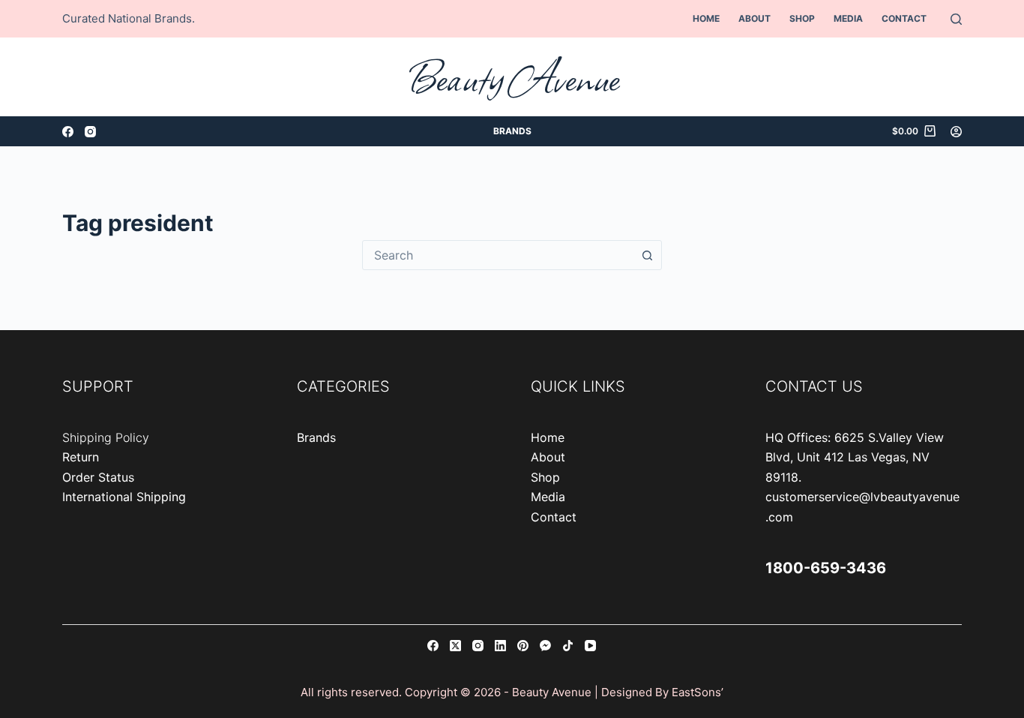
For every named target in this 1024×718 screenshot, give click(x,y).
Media (848, 18)
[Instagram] (90, 131)
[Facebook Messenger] (545, 645)
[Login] (956, 131)
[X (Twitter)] (455, 645)
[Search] (956, 19)
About (754, 18)
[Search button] (647, 255)
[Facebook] (67, 131)
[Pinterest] (522, 645)
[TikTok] (567, 645)
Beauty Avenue (512, 77)
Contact (904, 18)
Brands (512, 131)
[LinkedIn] (500, 645)
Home (706, 18)
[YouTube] (590, 645)
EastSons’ (697, 692)
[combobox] (498, 255)
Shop (802, 18)
